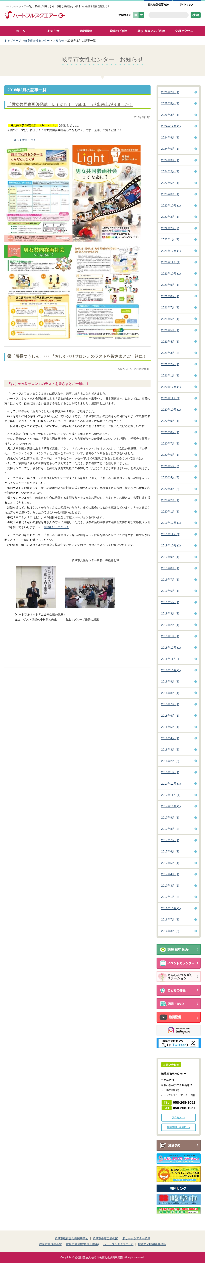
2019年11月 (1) (170, 534)
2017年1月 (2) (170, 896)
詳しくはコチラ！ (25, 139)
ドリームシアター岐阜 (136, 1238)
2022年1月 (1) (170, 239)
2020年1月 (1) (170, 511)
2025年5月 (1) (170, 103)
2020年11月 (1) (170, 398)
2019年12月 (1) (171, 522)
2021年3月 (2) (170, 352)
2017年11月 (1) (170, 794)
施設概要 (86, 31)
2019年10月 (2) (171, 545)
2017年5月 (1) (170, 862)
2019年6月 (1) (170, 590)
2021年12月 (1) (171, 250)
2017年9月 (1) (170, 817)
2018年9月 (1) (170, 681)
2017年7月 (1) (170, 840)
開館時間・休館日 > (178, 1127)
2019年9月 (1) (170, 556)
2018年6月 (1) (170, 715)
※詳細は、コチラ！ (56, 527)
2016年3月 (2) (170, 931)
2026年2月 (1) (170, 92)
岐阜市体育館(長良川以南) (82, 1244)
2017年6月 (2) (170, 851)
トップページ (12, 40)
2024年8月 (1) (170, 137)
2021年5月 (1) (170, 330)
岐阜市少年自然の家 (105, 1238)
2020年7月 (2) (170, 443)
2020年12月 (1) (171, 386)
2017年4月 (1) (170, 874)
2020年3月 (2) (170, 488)
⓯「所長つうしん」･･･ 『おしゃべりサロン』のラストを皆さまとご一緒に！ (77, 356)
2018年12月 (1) (171, 647)
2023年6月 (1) (170, 182)
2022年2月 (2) (170, 228)
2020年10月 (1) (171, 409)
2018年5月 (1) (170, 726)
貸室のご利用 (118, 31)
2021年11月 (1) (170, 262)
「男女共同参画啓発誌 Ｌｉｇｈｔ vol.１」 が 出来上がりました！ (70, 104)
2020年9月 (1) (170, 420)
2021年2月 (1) (170, 364)
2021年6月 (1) (170, 318)
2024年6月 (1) (170, 148)
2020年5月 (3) (170, 466)
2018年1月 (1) (170, 772)
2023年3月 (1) (170, 194)
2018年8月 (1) (170, 693)
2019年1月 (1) (170, 636)
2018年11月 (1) (170, 658)
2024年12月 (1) (171, 126)
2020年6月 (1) (170, 454)
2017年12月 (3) (171, 783)
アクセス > (178, 1117)
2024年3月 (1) (170, 160)
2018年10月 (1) (171, 670)
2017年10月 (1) (171, 806)
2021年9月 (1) (170, 284)
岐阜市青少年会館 (50, 1244)
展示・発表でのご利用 (151, 31)
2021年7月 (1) (170, 307)
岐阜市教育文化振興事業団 (71, 1238)
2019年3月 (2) (170, 613)
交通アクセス (184, 31)
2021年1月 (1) (170, 375)
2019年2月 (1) (170, 624)
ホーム (20, 31)
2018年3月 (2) (170, 749)
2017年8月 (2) (170, 828)
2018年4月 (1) (170, 738)
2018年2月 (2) (170, 761)
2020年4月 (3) (170, 477)
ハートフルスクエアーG (118, 1244)
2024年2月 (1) (170, 171)
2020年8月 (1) (170, 432)
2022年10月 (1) (171, 205)
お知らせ (53, 31)
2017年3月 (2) (170, 885)
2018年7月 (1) (170, 704)
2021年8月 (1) (170, 296)
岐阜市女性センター (37, 40)
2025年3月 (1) (170, 114)
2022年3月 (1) (170, 216)
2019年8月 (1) (170, 568)
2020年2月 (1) (170, 500)
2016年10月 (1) (171, 908)
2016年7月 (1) (170, 919)
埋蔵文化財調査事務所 (152, 1244)
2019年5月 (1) (170, 602)
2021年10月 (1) (171, 273)
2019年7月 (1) (170, 579)
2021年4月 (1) (170, 341)
